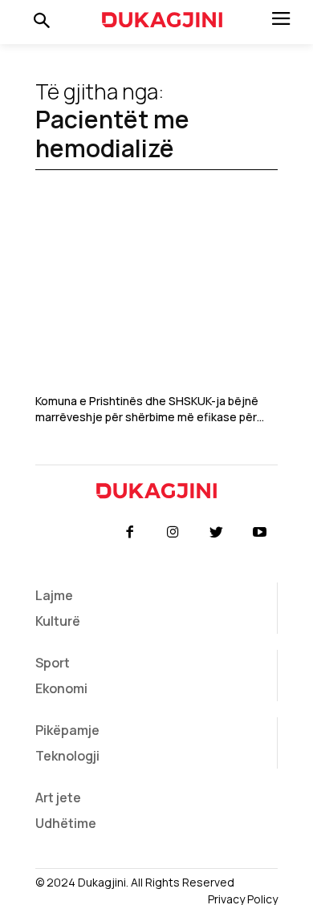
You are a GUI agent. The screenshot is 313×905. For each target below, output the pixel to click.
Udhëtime (65, 823)
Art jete (58, 797)
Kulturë (57, 621)
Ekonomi (61, 688)
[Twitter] (216, 532)
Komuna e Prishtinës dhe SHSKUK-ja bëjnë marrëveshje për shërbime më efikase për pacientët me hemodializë (146, 408)
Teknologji (67, 756)
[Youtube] (260, 532)
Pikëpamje (67, 730)
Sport (52, 663)
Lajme (54, 595)
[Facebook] (129, 532)
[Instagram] (172, 532)
